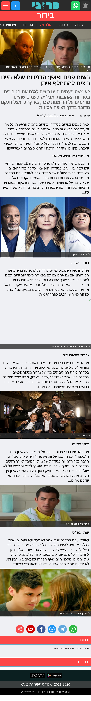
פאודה (56, 649)
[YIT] (28, 692)
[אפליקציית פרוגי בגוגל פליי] (53, 675)
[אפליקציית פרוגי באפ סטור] (37, 675)
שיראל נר (85, 115)
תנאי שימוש (63, 692)
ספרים (28, 25)
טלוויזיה (45, 25)
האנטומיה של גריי (67, 649)
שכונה (79, 649)
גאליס (86, 649)
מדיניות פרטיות (45, 692)
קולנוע (63, 25)
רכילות (80, 25)
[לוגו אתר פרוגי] (45, 5)
